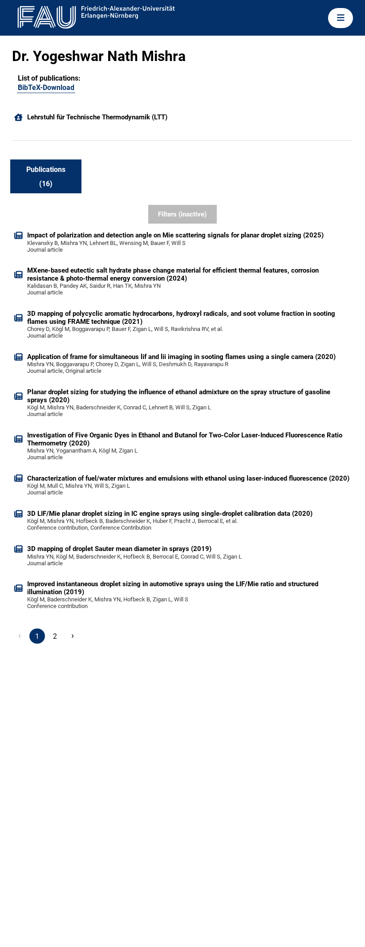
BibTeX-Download (46, 87)
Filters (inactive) (182, 214)
